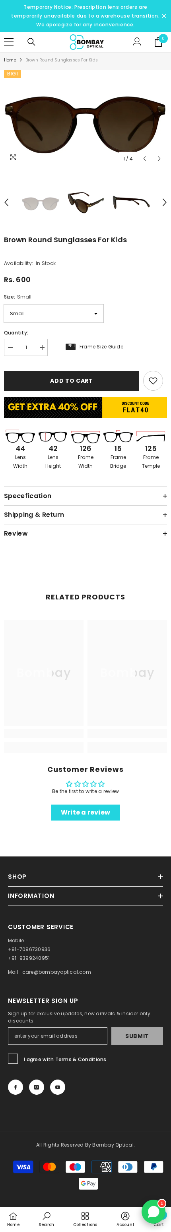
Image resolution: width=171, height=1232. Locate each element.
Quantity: (16, 332)
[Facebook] (15, 1087)
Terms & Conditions (81, 1059)
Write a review (85, 812)
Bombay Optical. (113, 1144)
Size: (17, 296)
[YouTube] (57, 1087)
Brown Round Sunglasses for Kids (65, 240)
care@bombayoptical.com (56, 972)
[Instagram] (36, 1087)
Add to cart (71, 381)
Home (10, 60)
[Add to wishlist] (153, 381)
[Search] (31, 42)
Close (164, 16)
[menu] (9, 42)
